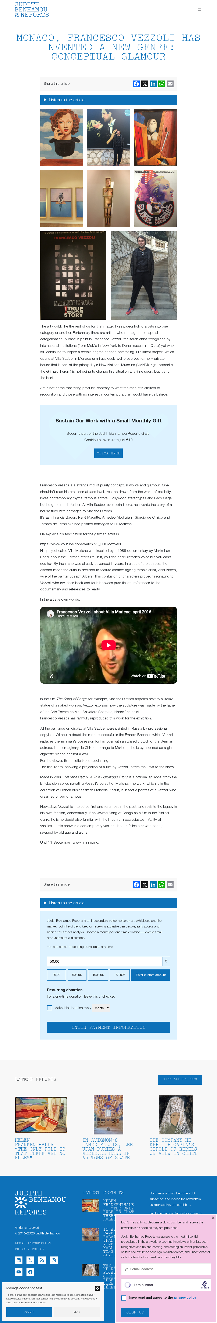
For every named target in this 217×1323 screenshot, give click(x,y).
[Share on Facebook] (136, 84)
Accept (29, 1312)
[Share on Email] (170, 84)
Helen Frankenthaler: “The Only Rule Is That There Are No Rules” (40, 1149)
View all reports (180, 1079)
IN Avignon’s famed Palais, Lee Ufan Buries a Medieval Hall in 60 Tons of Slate (107, 1149)
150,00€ (119, 975)
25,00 (56, 975)
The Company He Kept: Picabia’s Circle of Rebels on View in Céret (173, 1147)
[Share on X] (144, 84)
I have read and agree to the (162, 1297)
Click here (108, 453)
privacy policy (185, 1297)
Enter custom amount (151, 975)
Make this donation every (73, 1008)
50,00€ (77, 975)
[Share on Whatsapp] (161, 84)
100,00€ (98, 975)
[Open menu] (199, 9)
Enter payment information (108, 1028)
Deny (77, 1312)
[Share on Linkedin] (153, 84)
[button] (97, 1288)
